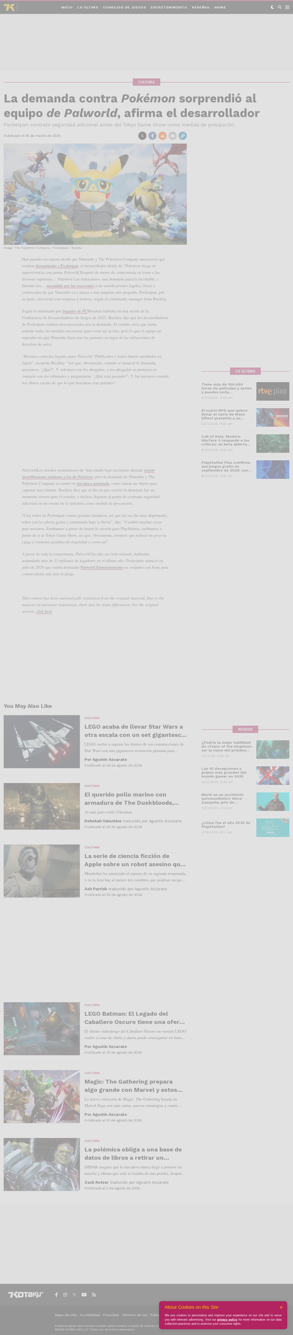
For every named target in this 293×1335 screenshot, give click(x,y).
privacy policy (227, 1319)
